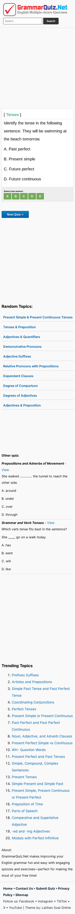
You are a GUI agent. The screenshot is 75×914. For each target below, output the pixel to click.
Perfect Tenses (24, 709)
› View (49, 523)
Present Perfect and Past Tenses (38, 757)
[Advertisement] (37, 67)
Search (51, 21)
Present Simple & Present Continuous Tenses (38, 317)
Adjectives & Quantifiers (21, 337)
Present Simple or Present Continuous (42, 716)
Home (8, 888)
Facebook (26, 901)
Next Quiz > (15, 214)
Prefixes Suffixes (25, 675)
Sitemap (21, 895)
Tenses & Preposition (19, 327)
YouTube (15, 908)
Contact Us (24, 888)
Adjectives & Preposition (22, 405)
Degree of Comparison (20, 386)
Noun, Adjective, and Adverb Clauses (42, 736)
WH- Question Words (29, 750)
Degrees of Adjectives (20, 395)
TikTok (62, 901)
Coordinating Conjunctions (33, 702)
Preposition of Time (27, 804)
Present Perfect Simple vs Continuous (42, 743)
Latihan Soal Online (56, 908)
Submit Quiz (45, 888)
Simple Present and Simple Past (37, 784)
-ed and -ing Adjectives (31, 831)
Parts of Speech (25, 811)
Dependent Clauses (18, 376)
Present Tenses (24, 777)
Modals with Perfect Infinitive (35, 838)
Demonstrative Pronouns (22, 347)
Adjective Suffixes (17, 356)
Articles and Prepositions (32, 682)
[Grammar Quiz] (35, 9)
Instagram (45, 901)
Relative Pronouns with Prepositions (31, 366)
